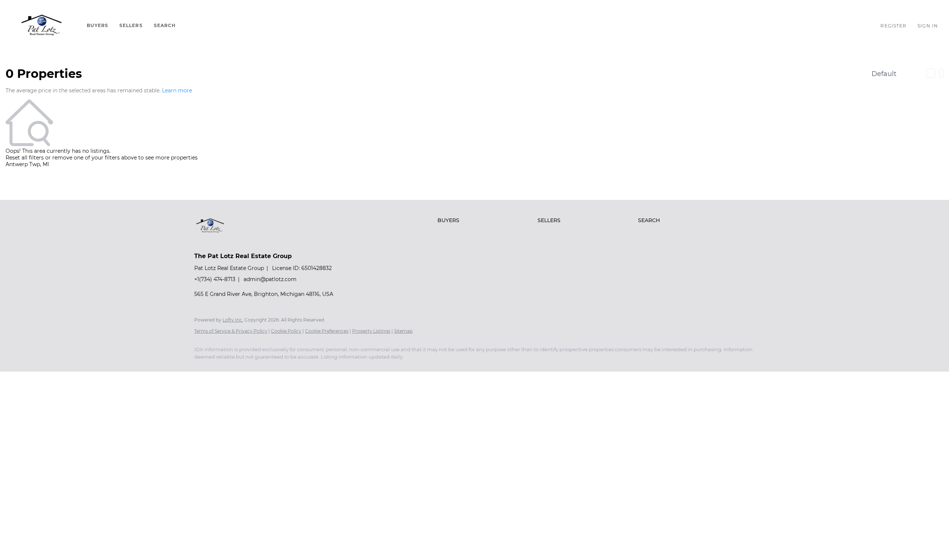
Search (165, 25)
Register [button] (893, 26)
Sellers (131, 25)
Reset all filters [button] (25, 157)
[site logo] (215, 243)
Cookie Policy (286, 331)
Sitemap (403, 331)
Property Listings (371, 331)
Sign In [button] (927, 26)
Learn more (177, 90)
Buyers (97, 25)
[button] (42, 25)
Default (884, 74)
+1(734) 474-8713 (214, 279)
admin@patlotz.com (270, 279)
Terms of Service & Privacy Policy (230, 331)
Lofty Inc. (232, 320)
